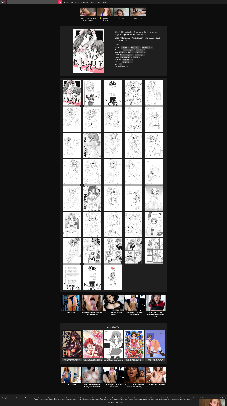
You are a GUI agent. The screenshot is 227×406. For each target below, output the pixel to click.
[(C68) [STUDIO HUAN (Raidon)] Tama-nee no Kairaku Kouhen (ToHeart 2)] (93, 344)
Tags (72, 2)
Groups (99, 2)
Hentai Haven (120, 402)
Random (66, 2)
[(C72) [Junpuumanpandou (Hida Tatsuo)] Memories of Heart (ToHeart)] (134, 344)
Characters (84, 2)
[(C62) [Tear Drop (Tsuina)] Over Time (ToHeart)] (155, 344)
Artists (77, 2)
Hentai (105, 2)
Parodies (92, 2)
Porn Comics (110, 402)
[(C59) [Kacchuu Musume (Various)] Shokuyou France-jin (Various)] (72, 344)
